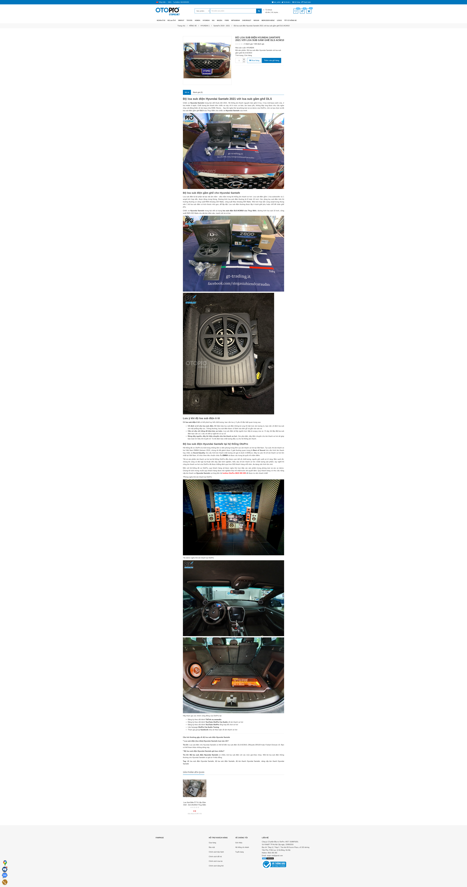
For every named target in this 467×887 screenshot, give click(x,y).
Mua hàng (255, 60)
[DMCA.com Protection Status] (268, 858)
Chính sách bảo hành (216, 852)
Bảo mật (212, 847)
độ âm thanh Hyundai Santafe (248, 761)
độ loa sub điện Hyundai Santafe (200, 761)
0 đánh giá (248, 44)
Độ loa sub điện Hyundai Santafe (204, 755)
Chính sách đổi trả (215, 856)
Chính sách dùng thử (216, 866)
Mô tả (187, 92)
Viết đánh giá (259, 44)
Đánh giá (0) (198, 92)
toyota (276, 12)
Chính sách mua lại (215, 861)
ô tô (272, 12)
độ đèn (267, 12)
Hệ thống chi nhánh (242, 847)
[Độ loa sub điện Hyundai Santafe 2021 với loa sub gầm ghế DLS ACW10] (207, 60)
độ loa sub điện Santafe (225, 761)
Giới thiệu (238, 843)
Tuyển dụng (239, 852)
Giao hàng (212, 843)
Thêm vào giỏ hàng (271, 60)
